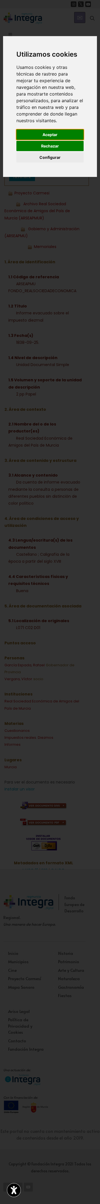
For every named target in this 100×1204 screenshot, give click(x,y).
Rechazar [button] (50, 146)
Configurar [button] (50, 157)
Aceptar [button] (50, 134)
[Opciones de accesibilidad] (14, 1190)
